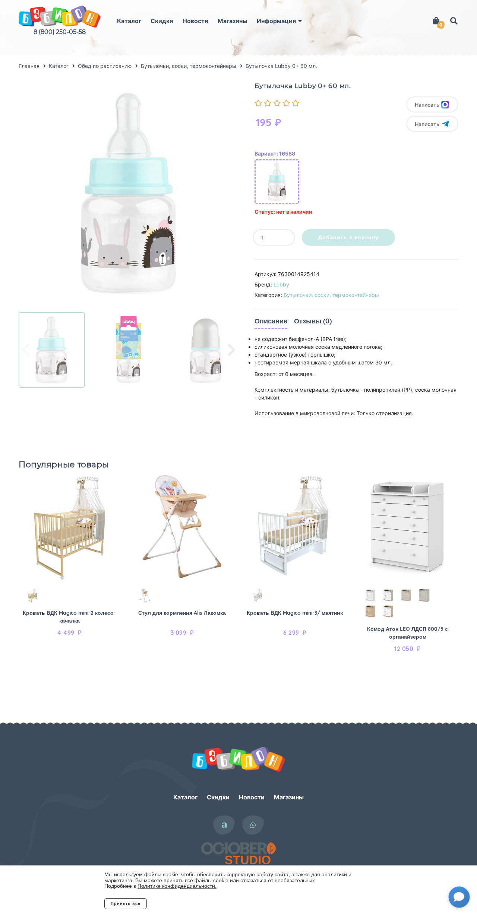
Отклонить (177, 903)
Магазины (232, 21)
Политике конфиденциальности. (177, 886)
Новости (195, 21)
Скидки (162, 21)
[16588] (277, 181)
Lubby (281, 284)
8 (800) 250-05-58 (60, 31)
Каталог (129, 21)
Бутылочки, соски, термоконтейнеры (331, 295)
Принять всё (125, 903)
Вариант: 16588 (275, 153)
